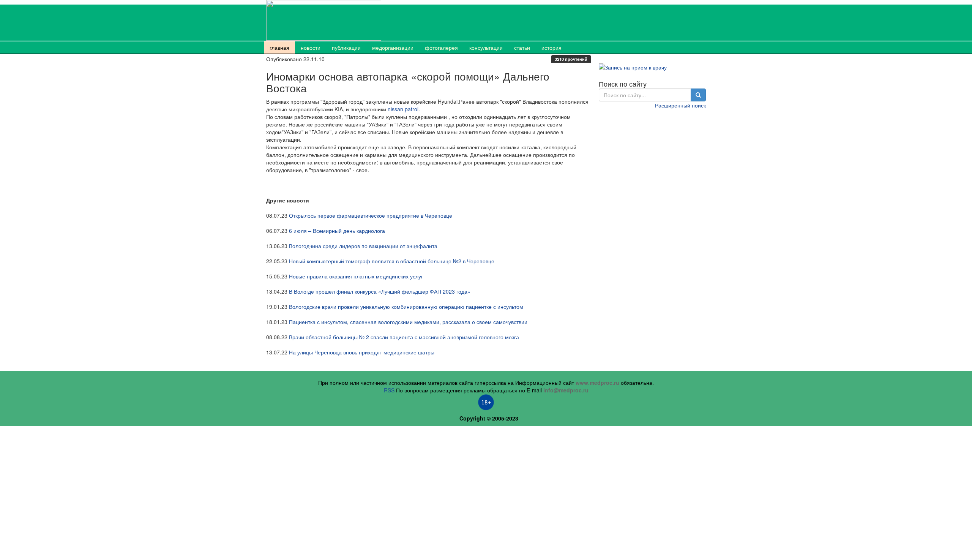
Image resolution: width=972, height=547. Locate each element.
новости (310, 47)
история (551, 47)
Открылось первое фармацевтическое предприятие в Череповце (370, 215)
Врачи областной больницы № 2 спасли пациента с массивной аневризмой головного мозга (404, 337)
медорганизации (392, 47)
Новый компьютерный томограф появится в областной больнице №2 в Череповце (391, 261)
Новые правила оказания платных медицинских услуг (356, 276)
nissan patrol (403, 109)
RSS (389, 390)
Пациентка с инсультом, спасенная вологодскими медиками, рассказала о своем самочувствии (408, 322)
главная (279, 47)
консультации (486, 47)
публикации (346, 47)
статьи (522, 47)
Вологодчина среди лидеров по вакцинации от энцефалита (363, 246)
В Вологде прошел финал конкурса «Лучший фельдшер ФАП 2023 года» (379, 291)
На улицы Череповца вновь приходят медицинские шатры (361, 352)
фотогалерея (441, 47)
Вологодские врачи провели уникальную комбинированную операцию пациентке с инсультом (406, 306)
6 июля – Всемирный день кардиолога (337, 230)
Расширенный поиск (680, 105)
